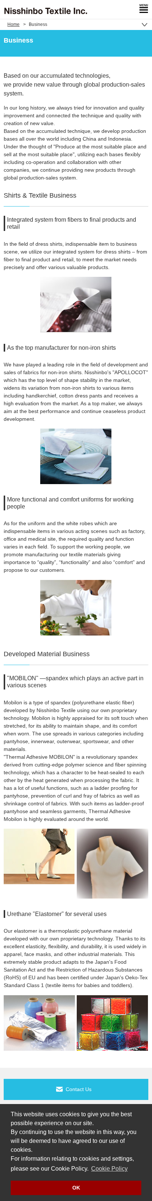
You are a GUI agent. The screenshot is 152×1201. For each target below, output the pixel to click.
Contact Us (78, 1089)
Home (13, 24)
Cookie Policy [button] (109, 1168)
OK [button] (76, 1188)
